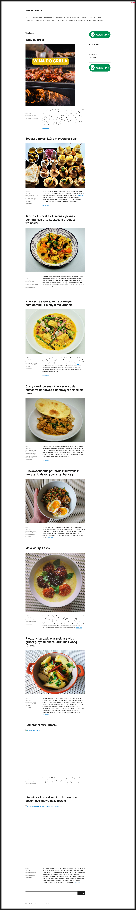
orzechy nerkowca (29, 454)
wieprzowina (30, 116)
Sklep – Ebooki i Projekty (73, 17)
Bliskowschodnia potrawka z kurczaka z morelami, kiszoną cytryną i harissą (52, 472)
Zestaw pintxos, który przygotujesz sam (52, 138)
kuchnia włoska (29, 872)
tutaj (78, 363)
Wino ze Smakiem (34, 10)
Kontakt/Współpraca (98, 20)
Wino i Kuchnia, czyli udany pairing (45, 20)
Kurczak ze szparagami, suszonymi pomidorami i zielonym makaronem (49, 303)
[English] (132, 2)
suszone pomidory (29, 363)
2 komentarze (28, 536)
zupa (33, 622)
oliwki (36, 197)
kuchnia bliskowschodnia (31, 531)
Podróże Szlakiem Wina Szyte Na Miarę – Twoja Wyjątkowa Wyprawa (47, 17)
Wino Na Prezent (30, 20)
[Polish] (134, 2)
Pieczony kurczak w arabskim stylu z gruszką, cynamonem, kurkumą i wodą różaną (51, 641)
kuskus (36, 284)
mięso (32, 115)
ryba (35, 115)
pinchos (27, 198)
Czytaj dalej (45, 127)
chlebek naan (30, 450)
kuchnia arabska (29, 702)
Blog (27, 17)
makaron (34, 361)
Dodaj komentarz (29, 121)
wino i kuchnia (28, 118)
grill (26, 115)
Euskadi (80, 195)
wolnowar (27, 289)
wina (34, 116)
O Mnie (89, 20)
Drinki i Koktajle (60, 20)
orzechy (34, 453)
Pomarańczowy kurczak (41, 725)
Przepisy (84, 17)
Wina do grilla (35, 40)
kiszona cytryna (29, 280)
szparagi (35, 363)
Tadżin (27, 286)
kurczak (29, 115)
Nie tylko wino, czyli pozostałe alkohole (75, 20)
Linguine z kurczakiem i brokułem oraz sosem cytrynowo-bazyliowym (51, 799)
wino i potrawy (35, 118)
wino (37, 116)
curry (35, 450)
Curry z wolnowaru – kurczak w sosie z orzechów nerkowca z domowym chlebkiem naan (55, 389)
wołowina (27, 119)
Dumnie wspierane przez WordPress (43, 903)
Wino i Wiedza (97, 17)
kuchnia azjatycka (29, 451)
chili (26, 450)
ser (29, 198)
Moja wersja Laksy (38, 548)
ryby (26, 116)
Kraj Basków (31, 195)
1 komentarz (28, 707)
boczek (27, 195)
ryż (34, 454)
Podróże (90, 17)
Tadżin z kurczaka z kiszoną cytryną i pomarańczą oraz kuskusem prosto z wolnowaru (50, 219)
